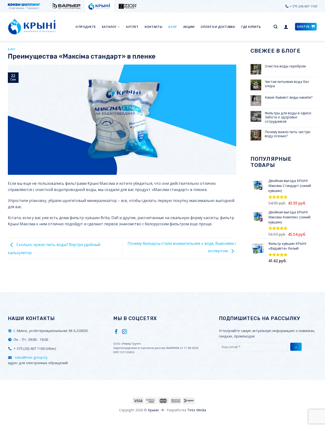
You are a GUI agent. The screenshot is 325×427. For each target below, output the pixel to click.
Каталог (109, 27)
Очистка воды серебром (285, 66)
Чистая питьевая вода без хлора (287, 84)
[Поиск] (275, 26)
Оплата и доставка (218, 27)
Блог (172, 27)
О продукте (85, 27)
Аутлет (132, 27)
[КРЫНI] (31, 27)
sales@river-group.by (31, 357)
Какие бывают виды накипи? (289, 97)
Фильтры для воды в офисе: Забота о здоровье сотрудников (288, 117)
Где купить (251, 27)
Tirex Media (196, 410)
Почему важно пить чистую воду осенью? (287, 134)
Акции (188, 27)
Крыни (153, 410)
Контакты (153, 27)
